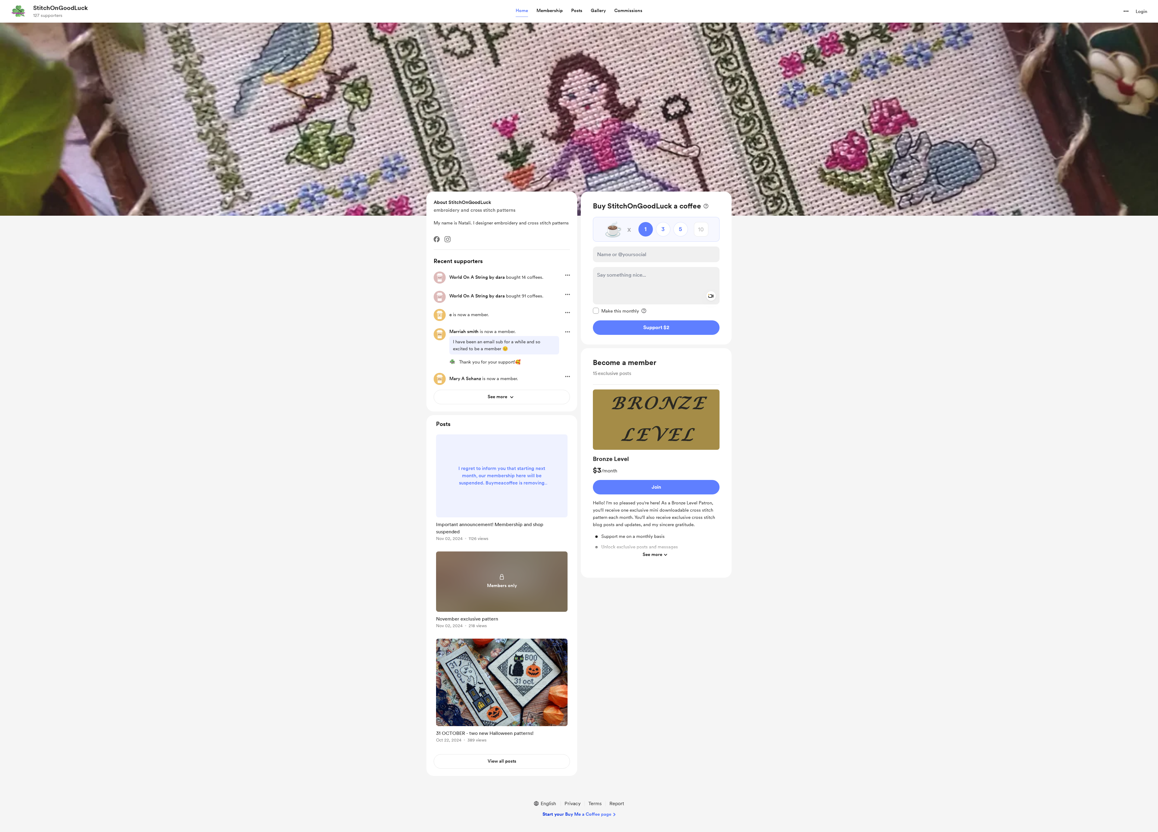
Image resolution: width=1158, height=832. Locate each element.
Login (1141, 11)
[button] (521, 11)
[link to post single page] (502, 488)
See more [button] (652, 554)
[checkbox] (616, 311)
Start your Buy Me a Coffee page (577, 814)
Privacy (573, 803)
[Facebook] (437, 239)
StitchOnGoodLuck (60, 7)
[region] (656, 268)
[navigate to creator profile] (18, 11)
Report (616, 803)
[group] (656, 475)
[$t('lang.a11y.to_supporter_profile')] (452, 361)
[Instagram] (448, 239)
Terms (595, 803)
